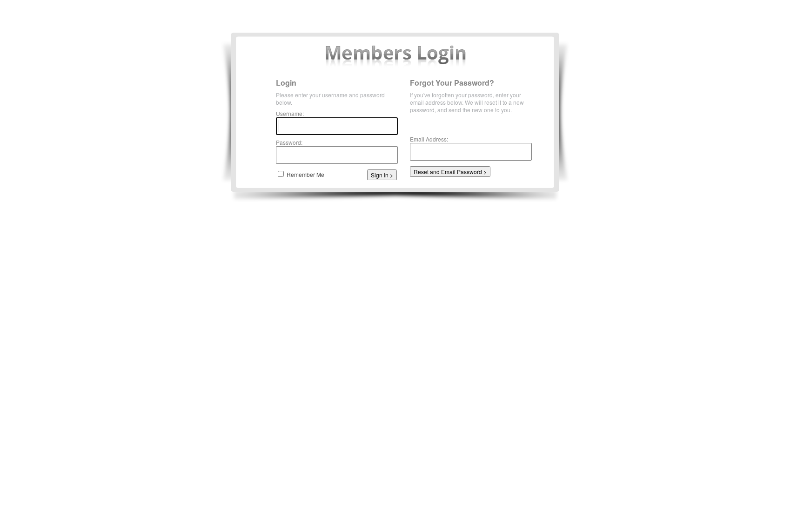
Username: (290, 113)
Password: (289, 142)
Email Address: (429, 139)
